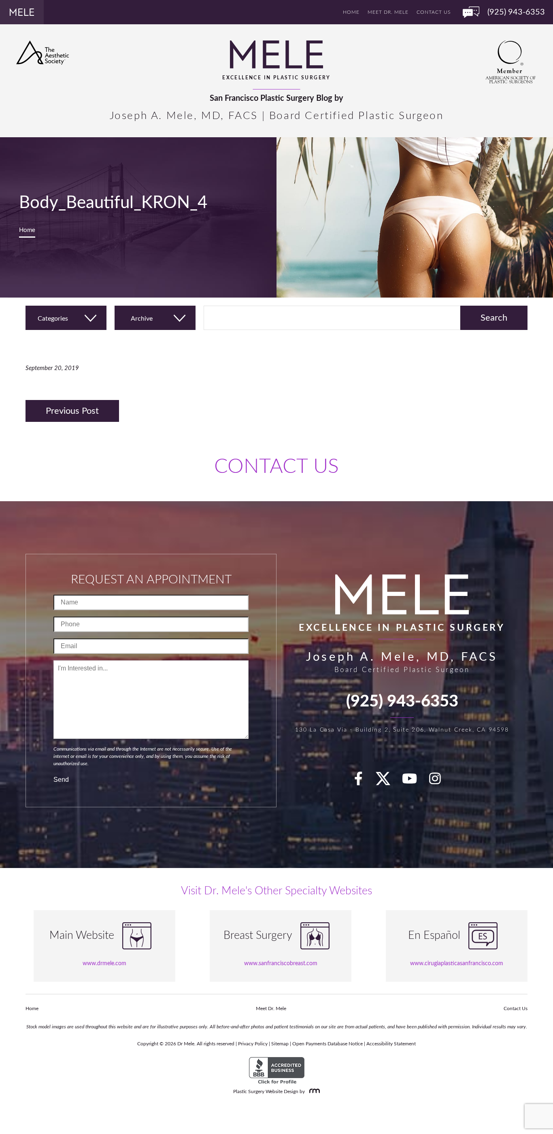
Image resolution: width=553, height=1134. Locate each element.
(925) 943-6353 (402, 702)
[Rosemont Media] (313, 1091)
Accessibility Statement (391, 1043)
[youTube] (414, 782)
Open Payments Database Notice (327, 1043)
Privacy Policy (253, 1043)
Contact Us (434, 12)
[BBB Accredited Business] (276, 1070)
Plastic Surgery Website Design (265, 1091)
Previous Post (72, 410)
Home (351, 12)
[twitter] (387, 782)
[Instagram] (439, 782)
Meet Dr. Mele (388, 12)
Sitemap (280, 1043)
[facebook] (363, 782)
